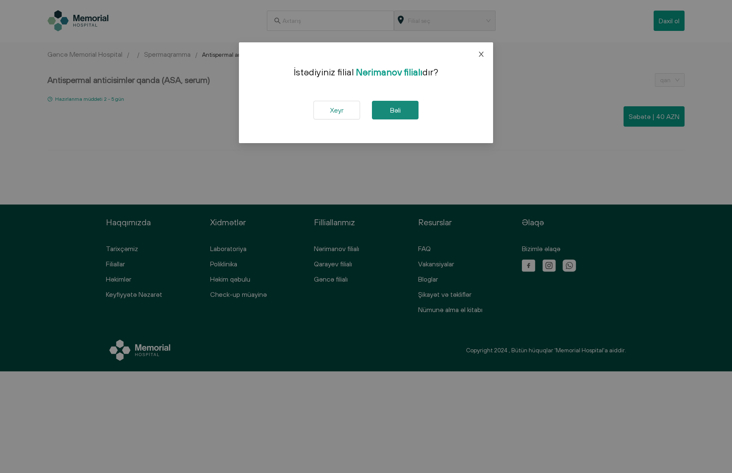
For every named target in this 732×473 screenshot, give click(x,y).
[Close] (481, 54)
